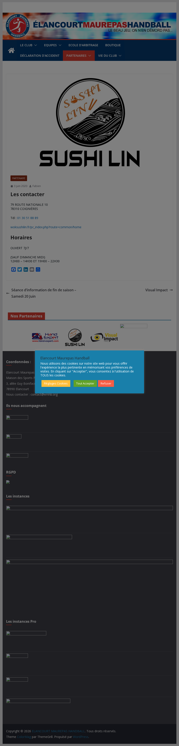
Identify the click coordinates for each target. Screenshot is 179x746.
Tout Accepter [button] (85, 383)
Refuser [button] (106, 383)
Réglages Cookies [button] (56, 383)
